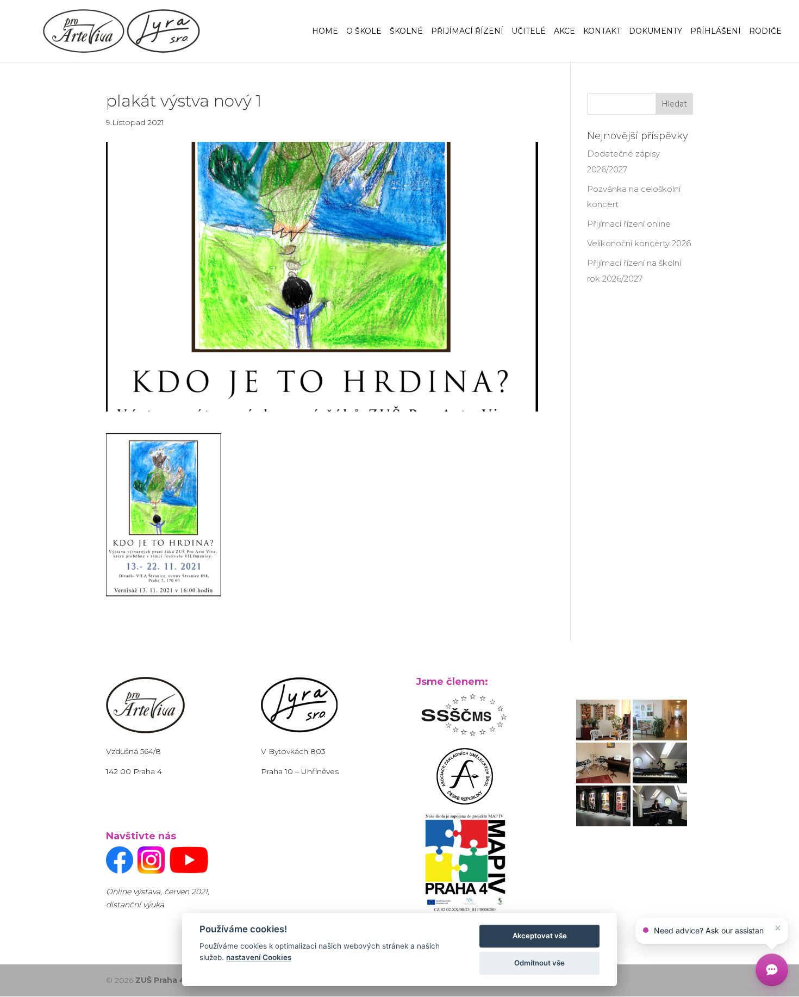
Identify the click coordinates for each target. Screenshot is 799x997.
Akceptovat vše (540, 935)
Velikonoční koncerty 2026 (639, 243)
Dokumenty (655, 31)
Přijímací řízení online (629, 224)
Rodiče (765, 31)
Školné (406, 31)
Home (325, 31)
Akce (564, 31)
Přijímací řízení (467, 31)
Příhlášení (715, 31)
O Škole (364, 31)
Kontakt (602, 31)
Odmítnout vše (539, 962)
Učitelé (528, 31)
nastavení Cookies (258, 957)
